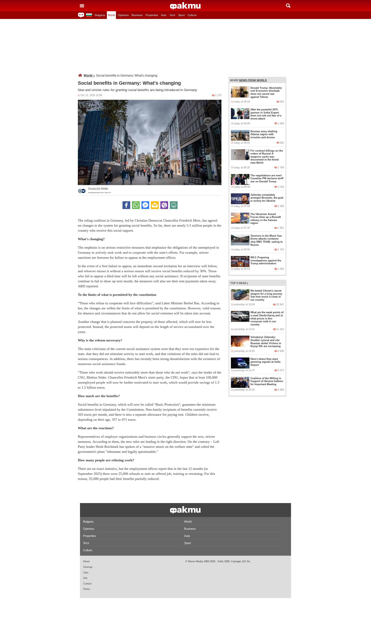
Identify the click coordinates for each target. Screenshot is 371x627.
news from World (253, 80)
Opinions (123, 15)
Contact (87, 583)
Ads (85, 578)
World (111, 15)
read (242, 283)
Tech (172, 15)
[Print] (174, 205)
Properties (152, 15)
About (86, 561)
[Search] (288, 5)
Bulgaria (100, 15)
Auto (164, 15)
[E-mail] (155, 205)
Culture (192, 15)
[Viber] (164, 205)
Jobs (85, 572)
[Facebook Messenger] (145, 205)
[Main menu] (82, 5)
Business (137, 15)
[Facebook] (126, 205)
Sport (181, 15)
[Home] (185, 6)
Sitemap (87, 567)
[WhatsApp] (136, 205)
